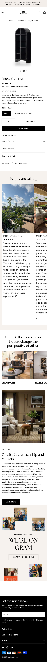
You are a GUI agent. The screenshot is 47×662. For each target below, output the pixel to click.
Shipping (5, 86)
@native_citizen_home (23, 557)
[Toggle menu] (2, 12)
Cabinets (20, 21)
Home (11, 21)
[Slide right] (27, 71)
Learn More (37, 5)
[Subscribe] (43, 614)
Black (6, 113)
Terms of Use (31, 620)
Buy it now (23, 129)
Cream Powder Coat (23, 113)
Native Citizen (13, 657)
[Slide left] (20, 71)
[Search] (40, 12)
